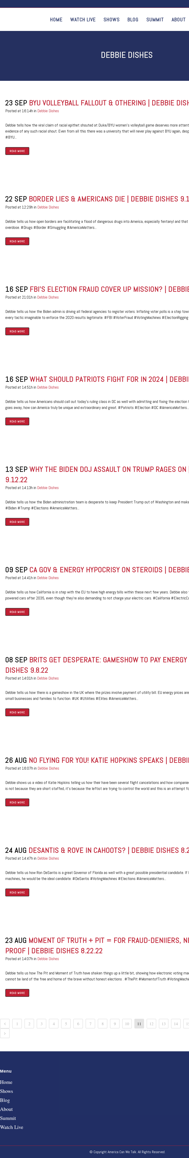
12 (151, 1023)
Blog (5, 1100)
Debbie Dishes (48, 110)
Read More (17, 151)
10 (127, 1023)
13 (164, 1023)
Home (6, 1082)
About (6, 1109)
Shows (6, 1091)
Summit (8, 1118)
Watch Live (11, 1127)
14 (176, 1023)
